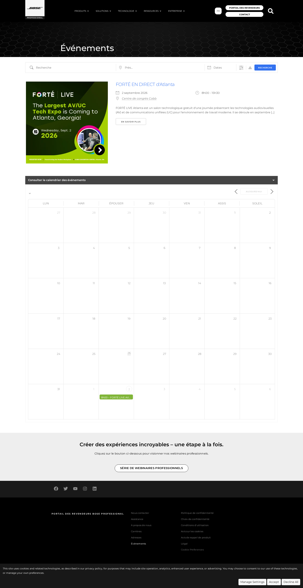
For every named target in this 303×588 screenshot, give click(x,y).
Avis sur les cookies (192, 531)
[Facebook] (56, 488)
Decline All (291, 582)
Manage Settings (252, 582)
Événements (138, 543)
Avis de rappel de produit (196, 537)
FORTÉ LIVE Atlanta (122, 397)
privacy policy (93, 568)
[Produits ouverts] (88, 11)
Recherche (265, 67)
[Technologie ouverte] (136, 11)
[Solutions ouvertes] (110, 11)
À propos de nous (141, 525)
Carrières (136, 531)
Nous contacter (140, 513)
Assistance (137, 519)
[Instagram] (84, 488)
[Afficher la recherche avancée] (241, 67)
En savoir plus (131, 122)
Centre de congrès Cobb (139, 98)
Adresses (136, 537)
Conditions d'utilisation (195, 525)
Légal (184, 543)
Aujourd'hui (254, 191)
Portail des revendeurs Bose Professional (88, 513)
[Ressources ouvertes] (160, 11)
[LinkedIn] (94, 488)
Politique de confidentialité (197, 513)
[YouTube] (75, 488)
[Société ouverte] (184, 11)
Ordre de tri (250, 67)
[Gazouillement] (65, 488)
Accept (274, 582)
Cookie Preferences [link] (192, 550)
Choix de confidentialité (195, 519)
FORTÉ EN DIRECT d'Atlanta (145, 84)
